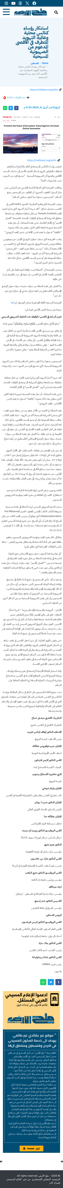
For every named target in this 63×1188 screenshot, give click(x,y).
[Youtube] (13, 3)
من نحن (26, 1179)
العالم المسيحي (14, 1179)
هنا (12, 302)
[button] (31, 1040)
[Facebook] (34, 3)
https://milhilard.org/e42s (44, 89)
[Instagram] (6, 3)
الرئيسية (56, 1179)
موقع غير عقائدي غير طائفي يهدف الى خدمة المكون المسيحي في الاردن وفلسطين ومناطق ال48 (32, 1040)
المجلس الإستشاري (41, 1179)
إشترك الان (54, 1182)
